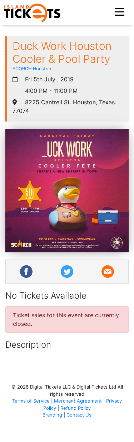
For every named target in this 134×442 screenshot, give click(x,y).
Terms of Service (31, 401)
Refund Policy (75, 408)
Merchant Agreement (78, 401)
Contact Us (78, 415)
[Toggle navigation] (120, 12)
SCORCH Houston (32, 68)
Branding (52, 415)
